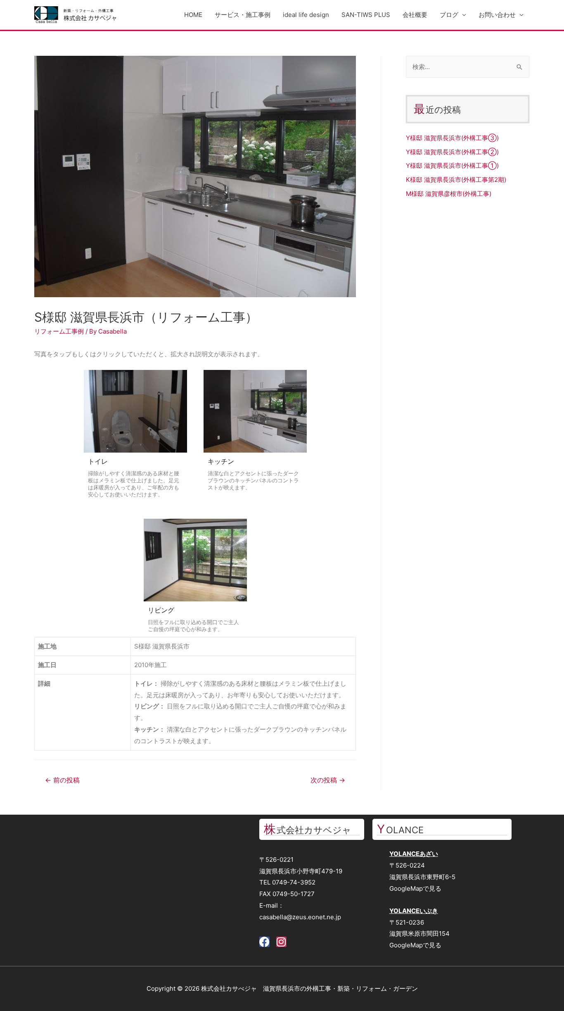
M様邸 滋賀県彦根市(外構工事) (448, 194)
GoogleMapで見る (415, 888)
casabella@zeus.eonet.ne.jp (300, 917)
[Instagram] (281, 942)
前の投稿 (62, 780)
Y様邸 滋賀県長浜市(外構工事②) (452, 152)
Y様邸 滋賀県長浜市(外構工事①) (452, 165)
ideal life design (306, 15)
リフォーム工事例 (59, 331)
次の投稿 (327, 780)
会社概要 (415, 15)
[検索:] (467, 67)
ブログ (449, 15)
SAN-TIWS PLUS (365, 15)
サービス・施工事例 (242, 15)
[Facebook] (264, 942)
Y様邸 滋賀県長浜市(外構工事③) (452, 138)
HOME (193, 15)
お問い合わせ (497, 15)
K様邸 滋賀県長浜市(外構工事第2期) (456, 180)
